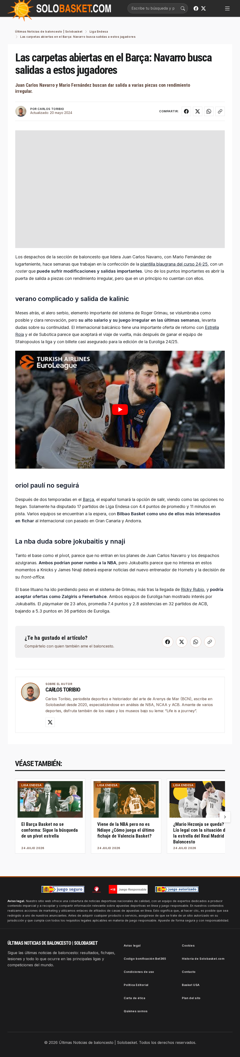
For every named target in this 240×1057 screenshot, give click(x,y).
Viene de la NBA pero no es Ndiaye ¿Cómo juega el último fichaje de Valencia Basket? (125, 830)
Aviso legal (132, 945)
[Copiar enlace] (220, 111)
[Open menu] (227, 8)
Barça (88, 499)
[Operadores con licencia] (177, 889)
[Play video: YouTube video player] (120, 410)
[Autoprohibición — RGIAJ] (96, 889)
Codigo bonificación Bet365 (145, 958)
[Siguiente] (225, 817)
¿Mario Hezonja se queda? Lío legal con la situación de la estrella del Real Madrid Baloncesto (200, 833)
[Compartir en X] (197, 111)
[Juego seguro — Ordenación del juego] (63, 889)
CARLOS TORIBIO (51, 109)
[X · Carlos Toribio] (50, 722)
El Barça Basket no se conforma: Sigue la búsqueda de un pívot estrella (49, 830)
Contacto (189, 972)
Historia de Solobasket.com (203, 958)
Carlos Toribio (62, 689)
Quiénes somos (136, 1011)
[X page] (203, 8)
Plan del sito (191, 998)
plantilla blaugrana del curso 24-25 (174, 264)
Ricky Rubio (192, 589)
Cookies (188, 945)
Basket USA (191, 985)
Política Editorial (136, 985)
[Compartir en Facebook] (186, 111)
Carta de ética (134, 998)
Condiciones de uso (139, 972)
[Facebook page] (196, 8)
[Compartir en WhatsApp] (209, 111)
